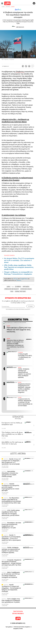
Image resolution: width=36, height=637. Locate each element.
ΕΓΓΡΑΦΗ (30, 306)
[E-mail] (29, 66)
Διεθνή (12, 6)
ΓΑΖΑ (11, 291)
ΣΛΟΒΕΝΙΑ (18, 286)
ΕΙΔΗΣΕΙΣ (8, 6)
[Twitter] (34, 56)
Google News (23, 278)
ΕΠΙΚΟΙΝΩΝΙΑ (18, 613)
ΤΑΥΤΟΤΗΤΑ (18, 611)
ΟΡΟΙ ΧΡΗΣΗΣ (9, 309)
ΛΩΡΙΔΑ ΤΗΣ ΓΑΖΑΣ (20, 291)
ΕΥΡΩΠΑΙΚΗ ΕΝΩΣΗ (26, 289)
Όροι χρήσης (9, 626)
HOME (3, 6)
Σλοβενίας (20, 72)
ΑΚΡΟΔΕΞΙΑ (26, 286)
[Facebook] (31, 56)
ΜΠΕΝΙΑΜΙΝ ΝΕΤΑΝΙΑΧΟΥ (11, 289)
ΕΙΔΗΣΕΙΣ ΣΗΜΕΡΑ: (9, 255)
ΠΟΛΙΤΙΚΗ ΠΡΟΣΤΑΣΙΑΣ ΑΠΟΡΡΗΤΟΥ (22, 309)
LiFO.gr (15, 278)
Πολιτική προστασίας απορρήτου (22, 626)
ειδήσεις (19, 280)
